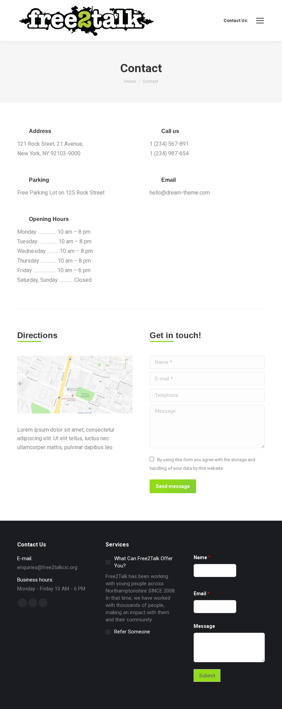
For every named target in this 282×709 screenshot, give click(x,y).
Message (204, 626)
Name (202, 557)
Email (202, 593)
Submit (207, 675)
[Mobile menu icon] (260, 20)
